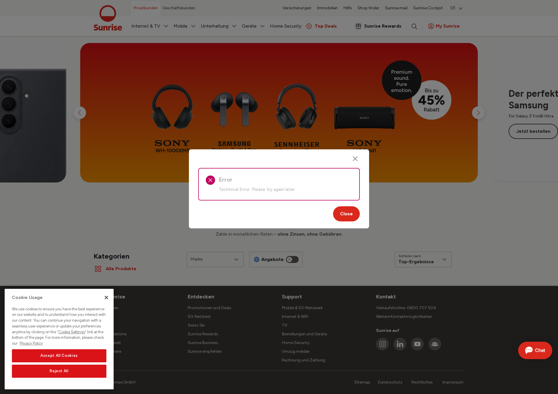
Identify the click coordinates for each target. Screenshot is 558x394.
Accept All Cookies (59, 355)
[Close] (355, 158)
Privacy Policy (31, 343)
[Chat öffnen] (535, 350)
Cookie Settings (71, 332)
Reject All (59, 371)
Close (346, 213)
